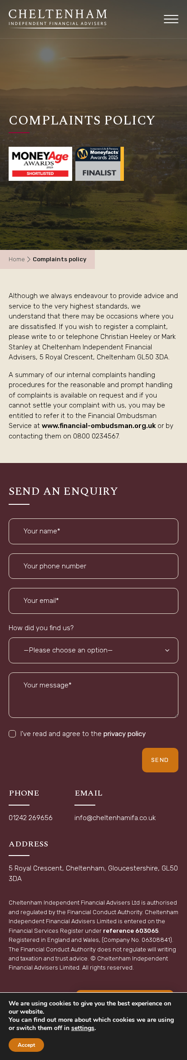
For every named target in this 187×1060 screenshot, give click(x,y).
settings (82, 1028)
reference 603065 (130, 930)
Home (17, 259)
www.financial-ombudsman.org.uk (99, 426)
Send (160, 759)
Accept (26, 1045)
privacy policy (124, 734)
